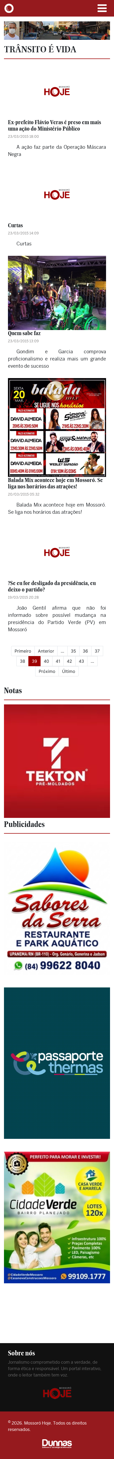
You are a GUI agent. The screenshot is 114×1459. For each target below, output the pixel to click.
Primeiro (23, 651)
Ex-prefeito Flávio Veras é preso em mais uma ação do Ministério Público (54, 125)
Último (68, 671)
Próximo (47, 671)
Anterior (46, 651)
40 (46, 661)
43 (81, 661)
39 (36, 661)
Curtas (15, 225)
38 (22, 661)
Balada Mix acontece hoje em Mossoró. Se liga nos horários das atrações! (55, 483)
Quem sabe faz (24, 333)
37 (97, 651)
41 (58, 661)
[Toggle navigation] (102, 8)
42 (69, 661)
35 (73, 651)
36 (85, 651)
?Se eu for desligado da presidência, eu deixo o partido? (52, 586)
